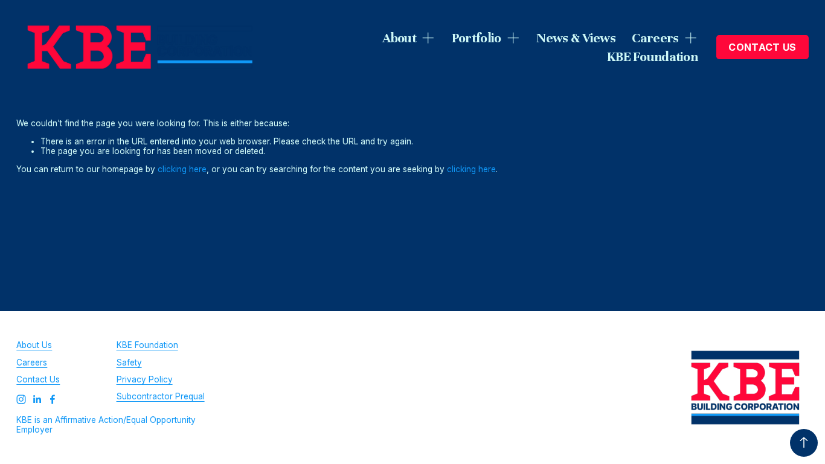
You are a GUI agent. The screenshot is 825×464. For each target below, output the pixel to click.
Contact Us (38, 379)
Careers (31, 362)
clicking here (182, 169)
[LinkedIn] (37, 399)
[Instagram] (21, 399)
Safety (129, 362)
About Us (34, 345)
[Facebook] (52, 399)
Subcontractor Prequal (161, 396)
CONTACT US (762, 47)
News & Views (575, 38)
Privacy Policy (145, 379)
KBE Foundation (652, 56)
